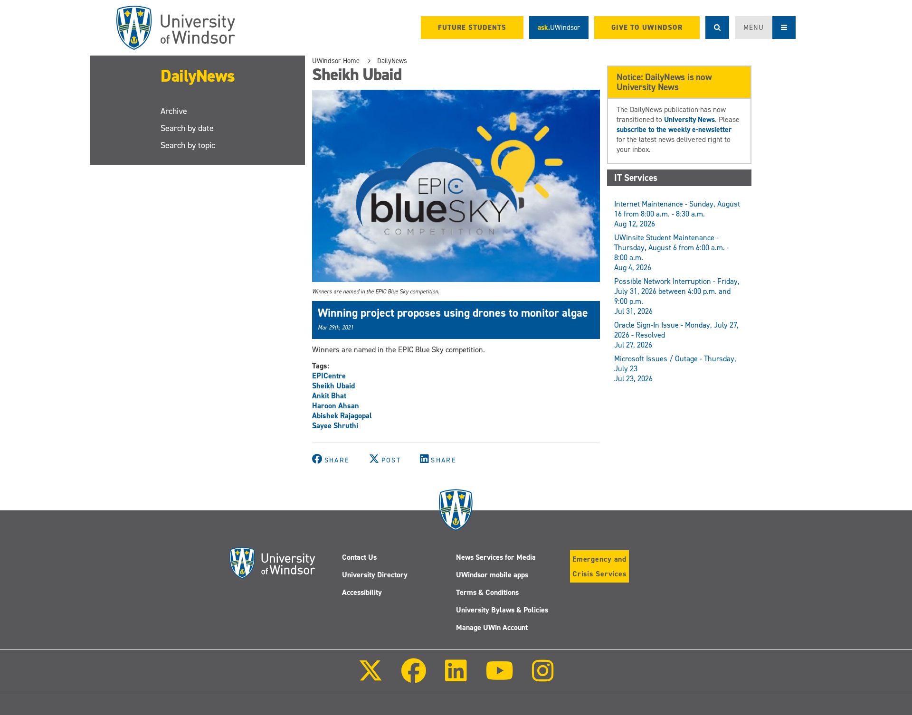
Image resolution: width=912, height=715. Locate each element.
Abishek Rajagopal (342, 416)
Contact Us (359, 557)
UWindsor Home (336, 61)
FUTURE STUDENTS (472, 27)
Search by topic (188, 145)
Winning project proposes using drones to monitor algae (453, 312)
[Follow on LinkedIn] (455, 677)
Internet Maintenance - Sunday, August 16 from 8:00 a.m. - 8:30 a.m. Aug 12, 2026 (677, 214)
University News (689, 119)
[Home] (175, 28)
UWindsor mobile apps (492, 575)
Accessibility (362, 592)
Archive (174, 111)
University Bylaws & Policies (502, 610)
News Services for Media (496, 557)
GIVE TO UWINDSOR (647, 27)
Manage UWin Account (492, 627)
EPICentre (329, 376)
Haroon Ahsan (335, 406)
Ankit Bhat (329, 396)
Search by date (187, 128)
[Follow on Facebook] (414, 677)
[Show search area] (717, 27)
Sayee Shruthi (335, 426)
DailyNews (198, 76)
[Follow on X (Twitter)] (370, 677)
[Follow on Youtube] (499, 677)
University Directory (375, 575)
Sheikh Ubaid (333, 386)
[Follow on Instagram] (542, 677)
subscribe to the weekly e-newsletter (674, 129)
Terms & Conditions (487, 592)
